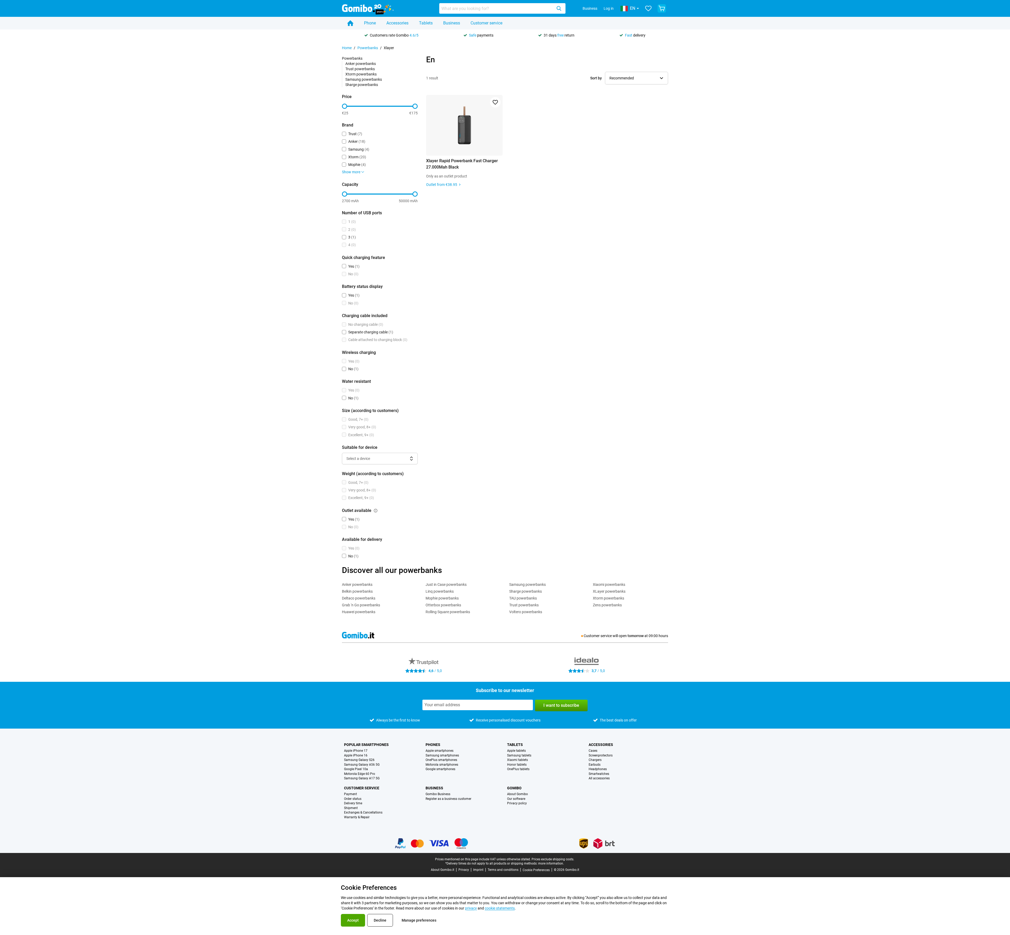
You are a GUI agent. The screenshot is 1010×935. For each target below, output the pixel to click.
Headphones (598, 769)
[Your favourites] (648, 8)
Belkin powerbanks (357, 591)
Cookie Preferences (536, 870)
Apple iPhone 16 (355, 755)
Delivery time (353, 803)
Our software (516, 799)
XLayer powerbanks (609, 591)
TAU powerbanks (523, 598)
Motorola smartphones (442, 764)
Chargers (595, 760)
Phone (370, 23)
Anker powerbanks (360, 64)
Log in (609, 8)
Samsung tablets (519, 755)
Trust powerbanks (360, 69)
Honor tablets (517, 764)
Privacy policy (517, 803)
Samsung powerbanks (363, 79)
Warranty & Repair (357, 817)
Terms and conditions (503, 870)
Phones (433, 745)
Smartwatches (599, 774)
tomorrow (636, 636)
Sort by (596, 78)
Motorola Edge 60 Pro (359, 774)
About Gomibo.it (442, 870)
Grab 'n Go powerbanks (361, 605)
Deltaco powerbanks (358, 598)
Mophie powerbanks (442, 598)
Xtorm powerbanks (361, 74)
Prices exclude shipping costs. (553, 859)
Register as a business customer (448, 799)
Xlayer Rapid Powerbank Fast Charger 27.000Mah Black (462, 164)
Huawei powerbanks (358, 612)
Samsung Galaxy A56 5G (362, 764)
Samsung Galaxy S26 (359, 760)
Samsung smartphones (442, 755)
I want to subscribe (561, 705)
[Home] (350, 23)
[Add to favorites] (495, 102)
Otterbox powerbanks (443, 605)
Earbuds (594, 764)
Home (347, 48)
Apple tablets (516, 751)
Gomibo (514, 788)
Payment (350, 794)
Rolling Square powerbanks (448, 612)
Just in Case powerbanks (446, 584)
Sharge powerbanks (361, 85)
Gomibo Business (438, 794)
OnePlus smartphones (441, 760)
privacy (471, 908)
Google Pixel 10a (356, 769)
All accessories (599, 778)
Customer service (486, 23)
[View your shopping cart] (662, 8)
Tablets (426, 23)
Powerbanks (367, 48)
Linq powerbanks (440, 591)
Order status (352, 799)
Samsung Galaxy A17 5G (362, 778)
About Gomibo (517, 794)
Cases (593, 751)
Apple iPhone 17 (355, 751)
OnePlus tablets (518, 769)
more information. (551, 863)
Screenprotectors (601, 755)
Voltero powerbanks (525, 612)
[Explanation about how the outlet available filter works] (375, 511)
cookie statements (500, 908)
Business (590, 8)
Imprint (478, 870)
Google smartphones (440, 769)
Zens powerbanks (607, 605)
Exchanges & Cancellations (363, 812)
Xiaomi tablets (517, 760)
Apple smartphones (439, 751)
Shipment (351, 808)
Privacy (463, 870)
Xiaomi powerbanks (609, 584)
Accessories (397, 23)
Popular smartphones (366, 745)
